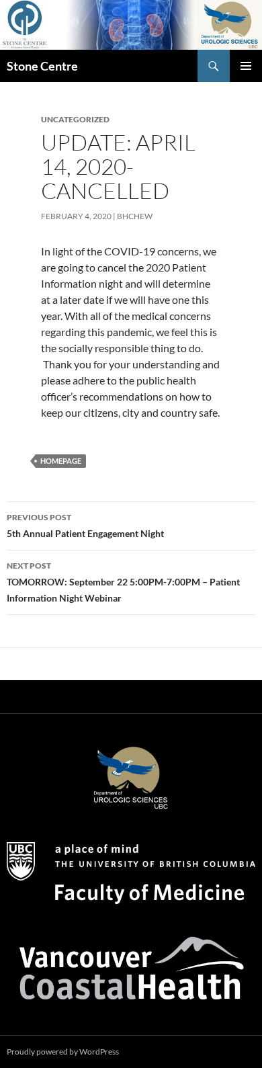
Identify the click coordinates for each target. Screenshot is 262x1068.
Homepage (60, 460)
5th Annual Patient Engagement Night (85, 525)
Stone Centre (42, 65)
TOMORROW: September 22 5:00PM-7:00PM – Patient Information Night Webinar (123, 582)
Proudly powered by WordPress (63, 1051)
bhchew (134, 216)
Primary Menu (246, 66)
